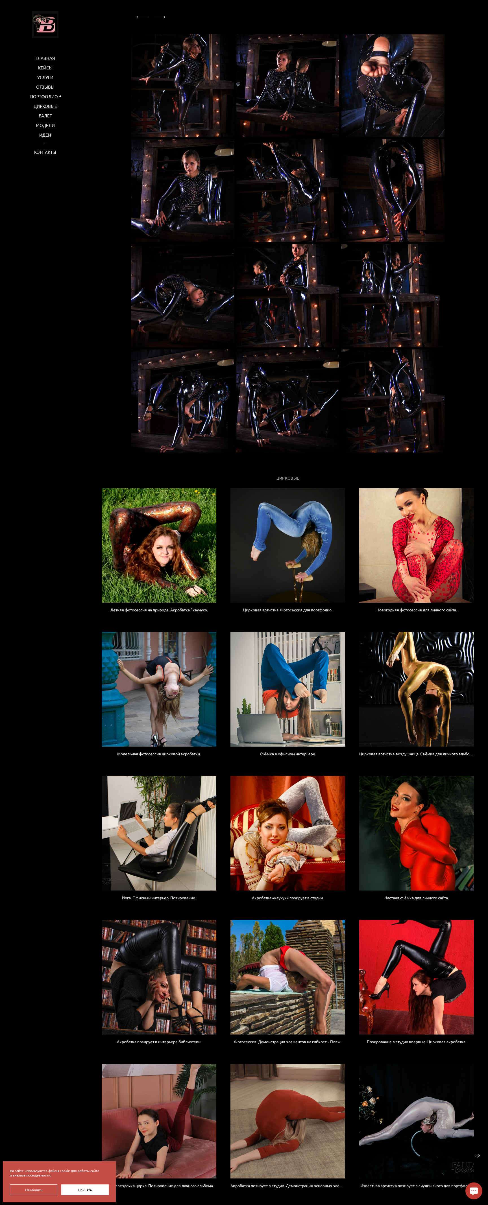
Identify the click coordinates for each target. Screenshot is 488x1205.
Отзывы (45, 86)
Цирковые (45, 106)
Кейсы (45, 67)
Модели (45, 125)
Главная (45, 58)
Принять (85, 1189)
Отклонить (33, 1189)
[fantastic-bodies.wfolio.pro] (45, 24)
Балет (45, 115)
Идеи (45, 134)
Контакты (45, 152)
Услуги (45, 77)
